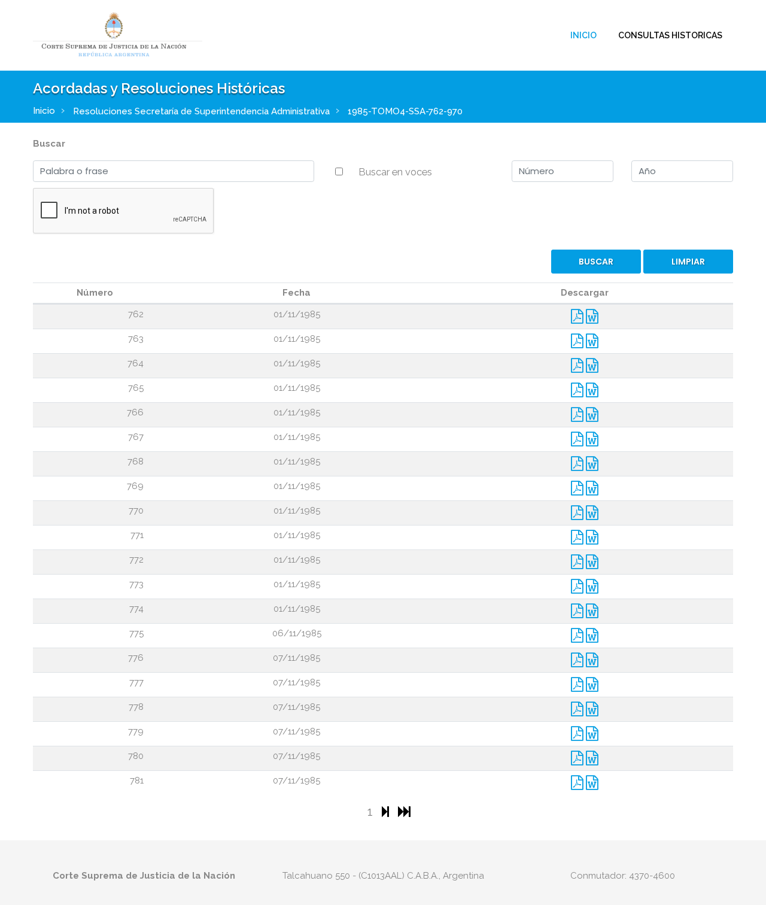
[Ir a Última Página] (404, 811)
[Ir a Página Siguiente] (387, 811)
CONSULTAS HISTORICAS (670, 35)
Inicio (583, 35)
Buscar (49, 143)
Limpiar (688, 262)
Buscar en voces (395, 172)
